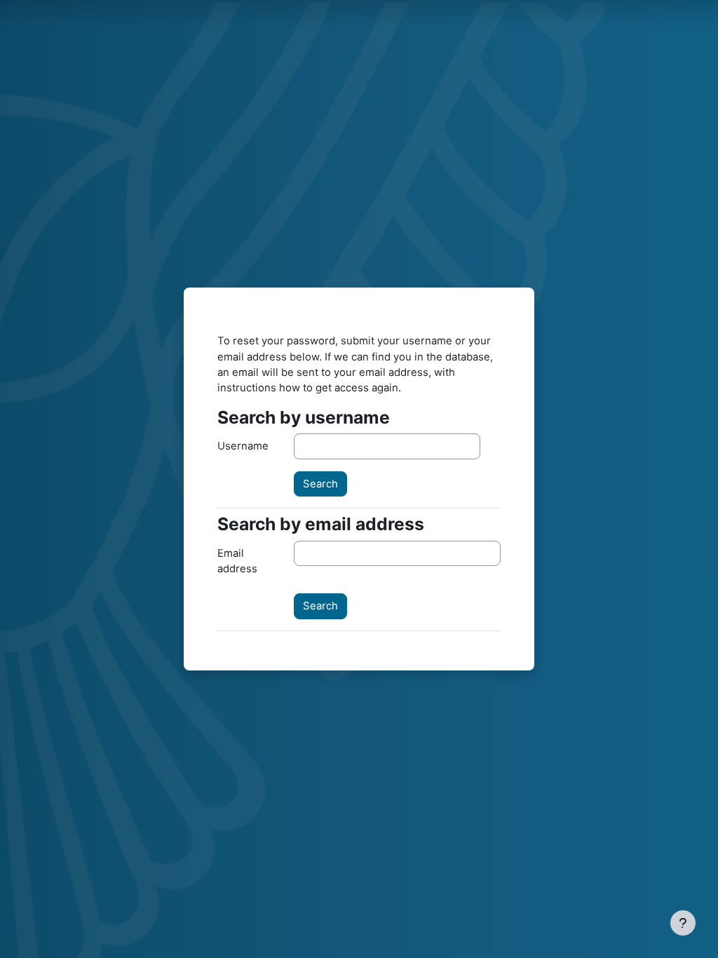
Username (243, 446)
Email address (237, 561)
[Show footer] (683, 923)
